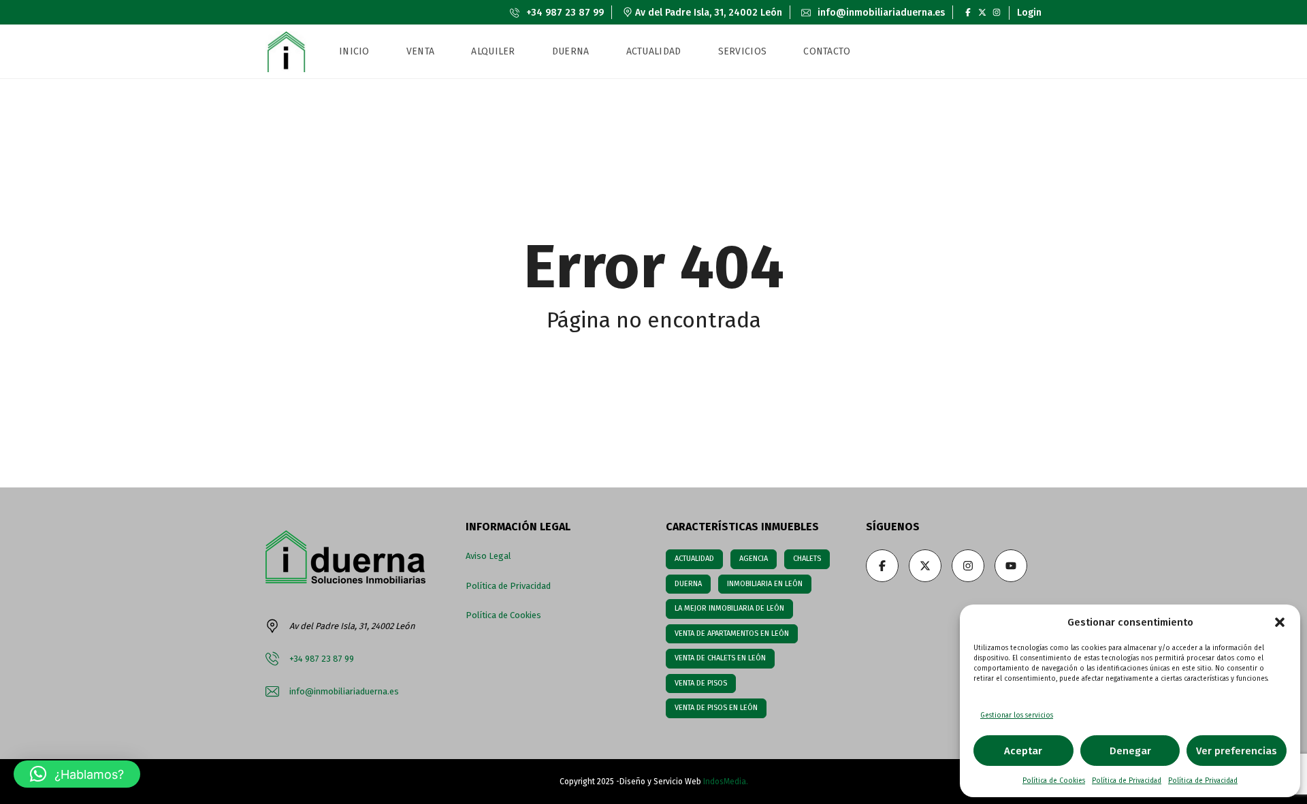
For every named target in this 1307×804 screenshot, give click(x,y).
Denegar (1130, 751)
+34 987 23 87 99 (563, 12)
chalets (807, 558)
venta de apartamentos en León (732, 633)
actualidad (694, 558)
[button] (1280, 622)
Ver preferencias (1236, 751)
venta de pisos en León (716, 707)
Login (1029, 12)
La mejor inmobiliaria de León (729, 608)
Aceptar (1023, 751)
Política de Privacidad (1126, 781)
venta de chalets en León (720, 658)
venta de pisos (701, 683)
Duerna (688, 583)
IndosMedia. (725, 781)
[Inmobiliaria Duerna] (285, 52)
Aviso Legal (488, 556)
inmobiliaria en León (765, 583)
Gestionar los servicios (1016, 715)
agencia (753, 558)
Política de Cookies (1053, 781)
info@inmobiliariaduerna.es (880, 12)
